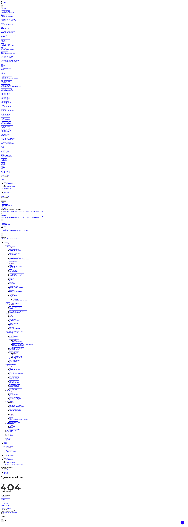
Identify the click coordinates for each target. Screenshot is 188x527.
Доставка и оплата (11, 448)
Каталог (8, 245)
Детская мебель (13, 295)
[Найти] (2, 7)
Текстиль (11, 415)
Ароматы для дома (14, 249)
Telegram (6, 193)
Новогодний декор (14, 336)
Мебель (11, 316)
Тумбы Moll (15, 299)
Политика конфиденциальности (10, 512)
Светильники (12, 403)
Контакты (3, 499)
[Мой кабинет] (1, 221)
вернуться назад (7, 495)
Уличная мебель (13, 426)
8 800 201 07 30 (5, 175)
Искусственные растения (15, 306)
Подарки (11, 393)
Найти (2, 520)
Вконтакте (6, 192)
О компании (9, 435)
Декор (10, 265)
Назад (9, 243)
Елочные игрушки (17, 341)
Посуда (11, 368)
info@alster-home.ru (6, 188)
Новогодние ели (16, 355)
